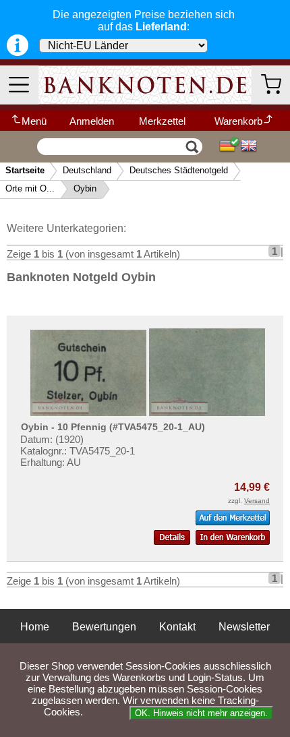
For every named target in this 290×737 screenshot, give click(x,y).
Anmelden (91, 121)
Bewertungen (104, 626)
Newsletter (244, 626)
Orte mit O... (30, 188)
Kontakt (177, 626)
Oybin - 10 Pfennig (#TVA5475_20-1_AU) (113, 426)
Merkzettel (162, 121)
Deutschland (87, 170)
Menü (34, 121)
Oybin (85, 188)
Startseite (25, 170)
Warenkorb (238, 121)
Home (34, 626)
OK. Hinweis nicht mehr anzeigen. (201, 713)
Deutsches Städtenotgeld (178, 170)
